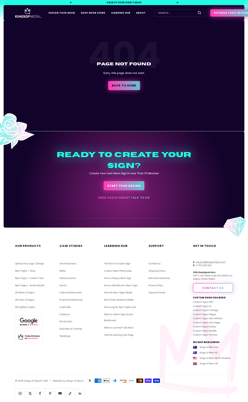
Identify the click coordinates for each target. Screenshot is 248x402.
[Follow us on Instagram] (20, 393)
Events (63, 285)
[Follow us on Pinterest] (50, 393)
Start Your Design (124, 186)
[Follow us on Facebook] (40, 393)
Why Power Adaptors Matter (119, 299)
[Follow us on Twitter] (30, 393)
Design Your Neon (62, 12)
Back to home (124, 85)
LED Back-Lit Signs (24, 292)
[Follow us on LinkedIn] (80, 393)
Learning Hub (120, 12)
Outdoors (65, 314)
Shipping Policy (157, 270)
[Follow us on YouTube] (60, 393)
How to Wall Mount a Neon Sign (121, 285)
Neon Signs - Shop (25, 270)
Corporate (65, 307)
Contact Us (154, 263)
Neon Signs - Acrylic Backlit (29, 285)
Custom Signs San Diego (206, 322)
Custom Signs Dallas (204, 326)
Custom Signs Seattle (205, 330)
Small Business (68, 263)
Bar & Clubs (66, 321)
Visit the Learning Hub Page (118, 334)
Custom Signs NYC (203, 302)
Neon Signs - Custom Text (29, 278)
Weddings (65, 336)
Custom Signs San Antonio (208, 318)
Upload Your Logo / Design (29, 263)
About (141, 12)
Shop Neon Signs (93, 12)
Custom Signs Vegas (204, 314)
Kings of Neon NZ (209, 352)
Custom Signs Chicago (205, 310)
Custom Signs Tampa (205, 334)
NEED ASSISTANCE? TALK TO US (124, 197)
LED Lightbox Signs (25, 307)
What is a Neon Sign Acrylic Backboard (118, 317)
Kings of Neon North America (215, 358)
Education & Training (71, 328)
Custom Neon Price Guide (118, 270)
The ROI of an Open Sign (117, 263)
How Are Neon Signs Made (118, 292)
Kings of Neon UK (209, 363)
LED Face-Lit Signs (24, 299)
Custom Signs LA (202, 306)
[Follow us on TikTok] (70, 393)
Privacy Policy (156, 285)
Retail (63, 270)
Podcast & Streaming (71, 299)
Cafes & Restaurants (71, 292)
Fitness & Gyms (68, 278)
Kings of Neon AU (209, 347)
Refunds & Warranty (159, 278)
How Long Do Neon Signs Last (120, 307)
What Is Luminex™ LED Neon (119, 327)
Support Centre (157, 292)
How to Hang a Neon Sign (117, 278)
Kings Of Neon (75, 381)
